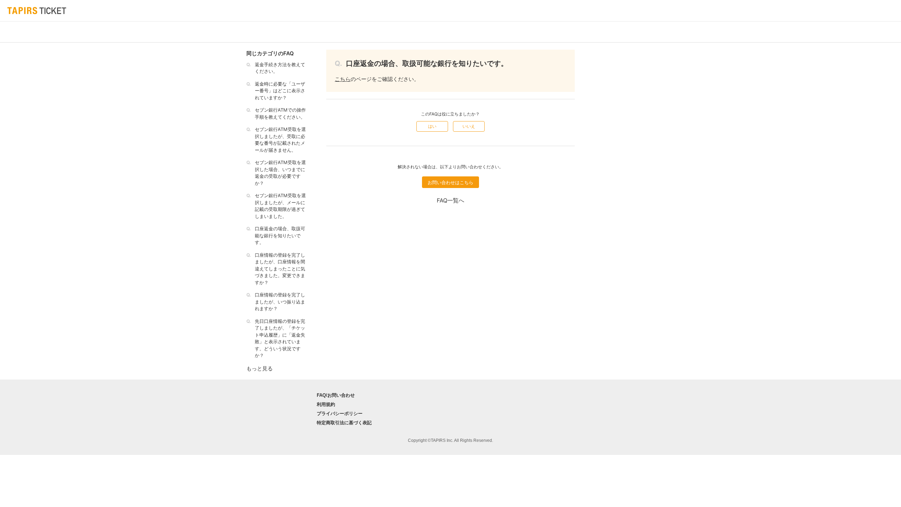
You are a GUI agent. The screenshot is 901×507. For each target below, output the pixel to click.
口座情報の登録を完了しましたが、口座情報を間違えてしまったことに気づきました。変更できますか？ (280, 268)
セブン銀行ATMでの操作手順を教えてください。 (280, 113)
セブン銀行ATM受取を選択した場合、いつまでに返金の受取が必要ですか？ (280, 172)
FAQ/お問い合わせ (336, 395)
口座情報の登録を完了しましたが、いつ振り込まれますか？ (280, 301)
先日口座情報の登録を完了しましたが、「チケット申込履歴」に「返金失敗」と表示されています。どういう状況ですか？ (280, 338)
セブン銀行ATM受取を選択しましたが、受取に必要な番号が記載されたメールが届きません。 (280, 139)
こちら (343, 79)
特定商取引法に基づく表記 (344, 422)
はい (432, 126)
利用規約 (326, 404)
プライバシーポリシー (340, 413)
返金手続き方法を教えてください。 (280, 68)
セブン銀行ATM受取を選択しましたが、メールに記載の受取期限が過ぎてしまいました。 (280, 206)
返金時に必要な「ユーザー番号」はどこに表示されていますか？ (280, 90)
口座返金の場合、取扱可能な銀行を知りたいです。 (280, 235)
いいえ (468, 126)
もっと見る (259, 368)
